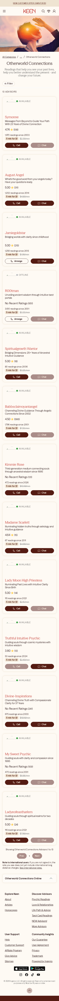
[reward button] (48, 11)
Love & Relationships (42, 904)
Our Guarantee (40, 939)
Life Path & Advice (41, 910)
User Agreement (40, 945)
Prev (22, 855)
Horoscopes (11, 910)
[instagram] (21, 975)
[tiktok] (32, 975)
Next (37, 855)
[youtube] (38, 975)
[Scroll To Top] (29, 990)
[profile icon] (54, 11)
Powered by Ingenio (42, 961)
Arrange (18, 261)
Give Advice (11, 955)
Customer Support (14, 945)
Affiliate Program (13, 950)
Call (18, 145)
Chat (44, 145)
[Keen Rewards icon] (48, 11)
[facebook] (26, 975)
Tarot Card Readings (42, 915)
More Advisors (39, 926)
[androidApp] (37, 969)
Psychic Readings (41, 899)
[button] (51, 878)
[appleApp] (21, 969)
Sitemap (9, 961)
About (8, 899)
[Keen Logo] (29, 11)
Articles (8, 904)
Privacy (35, 950)
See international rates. (31, 868)
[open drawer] (4, 11)
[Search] (43, 11)
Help (7, 939)
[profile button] (54, 11)
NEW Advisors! (39, 920)
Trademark (37, 955)
